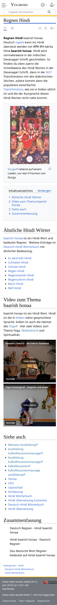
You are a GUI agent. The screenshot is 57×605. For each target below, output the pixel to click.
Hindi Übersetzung (20, 509)
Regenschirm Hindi (21, 279)
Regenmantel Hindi (21, 275)
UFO (11, 483)
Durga (12, 169)
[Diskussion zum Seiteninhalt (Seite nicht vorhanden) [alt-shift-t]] (12, 28)
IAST (49, 72)
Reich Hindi (15, 284)
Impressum (43, 600)
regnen (19, 42)
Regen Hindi (16, 271)
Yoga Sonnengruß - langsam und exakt (26, 387)
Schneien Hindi (18, 262)
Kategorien (9, 565)
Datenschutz (9, 600)
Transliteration (13, 89)
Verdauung (15, 492)
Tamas (12, 479)
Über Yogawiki (27, 600)
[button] (29, 361)
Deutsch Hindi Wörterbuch (21, 247)
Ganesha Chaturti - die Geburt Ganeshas (27, 343)
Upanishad (15, 487)
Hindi (21, 565)
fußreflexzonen (18, 466)
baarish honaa (13, 238)
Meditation (29, 330)
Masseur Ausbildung (22, 445)
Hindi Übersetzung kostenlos (27, 500)
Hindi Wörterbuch (20, 496)
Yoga (12, 326)
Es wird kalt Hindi (20, 258)
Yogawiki (19, 4)
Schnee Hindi (17, 267)
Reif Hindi (14, 288)
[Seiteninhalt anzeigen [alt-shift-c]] (5, 28)
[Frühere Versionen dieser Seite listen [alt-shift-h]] (46, 28)
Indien (20, 318)
